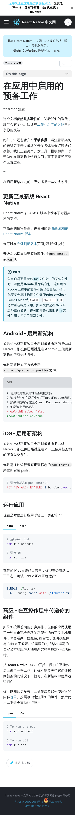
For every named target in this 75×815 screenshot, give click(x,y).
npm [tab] (10, 526)
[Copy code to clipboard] (66, 392)
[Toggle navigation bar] (6, 22)
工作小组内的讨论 (50, 124)
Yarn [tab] (23, 526)
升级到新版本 (27, 244)
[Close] (72, 8)
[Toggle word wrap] (58, 392)
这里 (13, 697)
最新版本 (44, 51)
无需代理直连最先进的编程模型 (30, 3)
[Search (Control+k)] (68, 22)
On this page (16, 74)
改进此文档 (22, 763)
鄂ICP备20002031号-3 (29, 801)
